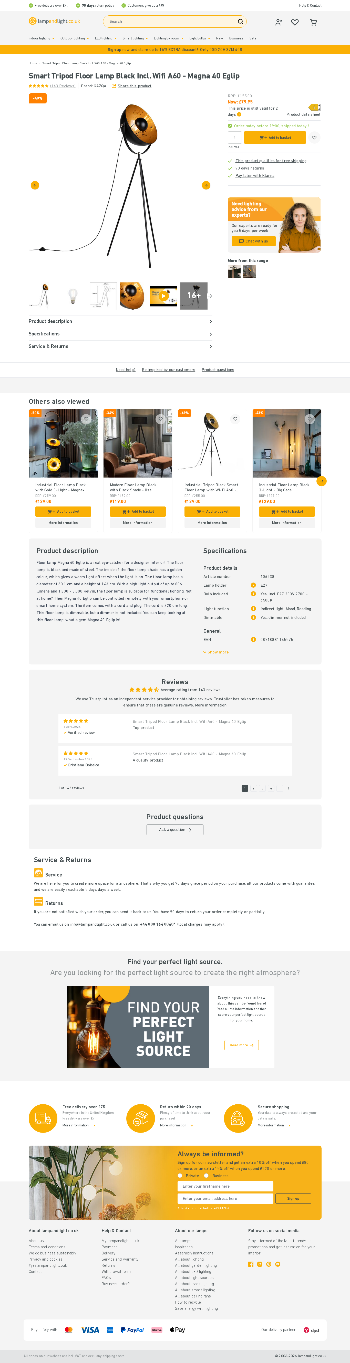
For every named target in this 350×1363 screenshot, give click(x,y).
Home (33, 63)
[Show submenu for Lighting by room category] (182, 38)
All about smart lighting (195, 1290)
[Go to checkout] (206, 185)
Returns (108, 1266)
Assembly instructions (194, 1253)
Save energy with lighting (196, 1309)
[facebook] (250, 1264)
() (63, 86)
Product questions (218, 370)
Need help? (126, 370)
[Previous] (35, 185)
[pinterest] (268, 1264)
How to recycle (188, 1303)
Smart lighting (133, 38)
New (219, 38)
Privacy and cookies (46, 1260)
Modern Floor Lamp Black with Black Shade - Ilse (133, 487)
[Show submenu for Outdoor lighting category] (88, 38)
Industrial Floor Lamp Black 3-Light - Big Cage (284, 487)
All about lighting (189, 1260)
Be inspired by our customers (168, 370)
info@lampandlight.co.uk (92, 925)
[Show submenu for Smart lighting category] (147, 38)
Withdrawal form (116, 1272)
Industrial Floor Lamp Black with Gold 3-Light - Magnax (60, 487)
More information (211, 705)
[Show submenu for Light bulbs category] (209, 38)
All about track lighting (194, 1284)
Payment (109, 1247)
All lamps (183, 1241)
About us (36, 1241)
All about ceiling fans (193, 1296)
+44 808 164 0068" (157, 925)
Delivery (108, 1253)
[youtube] (277, 1264)
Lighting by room (166, 38)
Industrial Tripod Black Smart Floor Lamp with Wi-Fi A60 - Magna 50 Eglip (211, 488)
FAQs (106, 1278)
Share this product (134, 86)
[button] (175, 49)
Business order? (116, 1284)
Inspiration (184, 1247)
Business (236, 38)
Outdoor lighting (72, 38)
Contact (35, 1272)
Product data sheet (303, 115)
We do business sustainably (52, 1253)
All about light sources (194, 1278)
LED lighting (103, 38)
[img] (120, 185)
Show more (218, 652)
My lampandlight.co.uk (120, 1241)
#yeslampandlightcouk (48, 1266)
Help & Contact (310, 6)
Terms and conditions (47, 1247)
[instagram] (259, 1264)
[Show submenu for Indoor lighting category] (53, 38)
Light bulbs (198, 38)
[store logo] (54, 21)
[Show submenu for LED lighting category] (115, 38)
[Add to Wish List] (314, 137)
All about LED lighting (193, 1272)
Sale (253, 38)
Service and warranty (120, 1260)
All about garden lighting (196, 1266)
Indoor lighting (39, 38)
